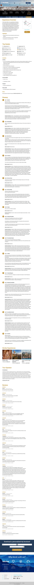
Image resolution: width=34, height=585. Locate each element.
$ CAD (22, 1)
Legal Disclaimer (6, 578)
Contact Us (5, 575)
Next (31, 5)
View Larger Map (27, 29)
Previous (3, 5)
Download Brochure (17, 549)
